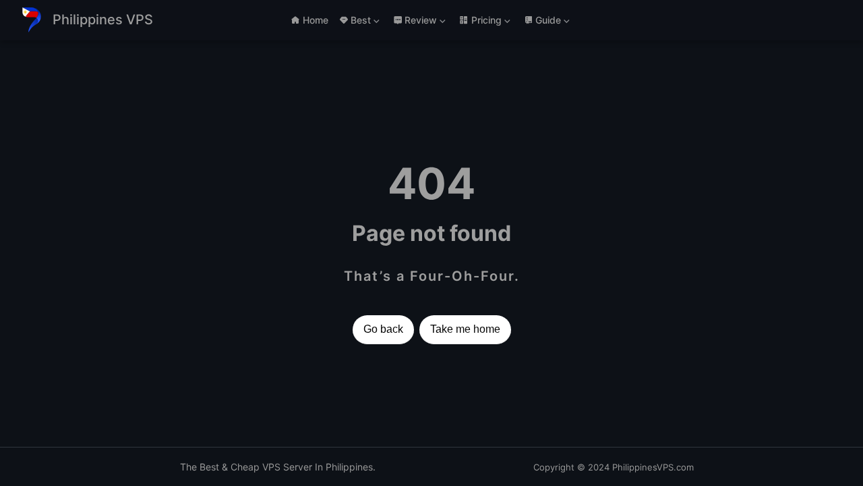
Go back (383, 329)
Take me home (465, 329)
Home (315, 20)
